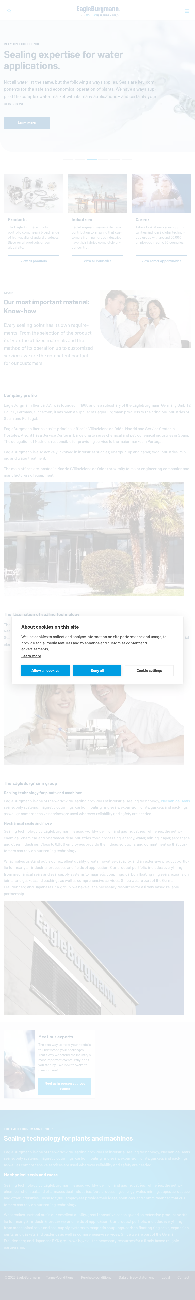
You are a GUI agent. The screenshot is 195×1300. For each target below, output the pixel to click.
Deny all (97, 670)
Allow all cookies (45, 670)
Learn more (31, 655)
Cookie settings (149, 670)
